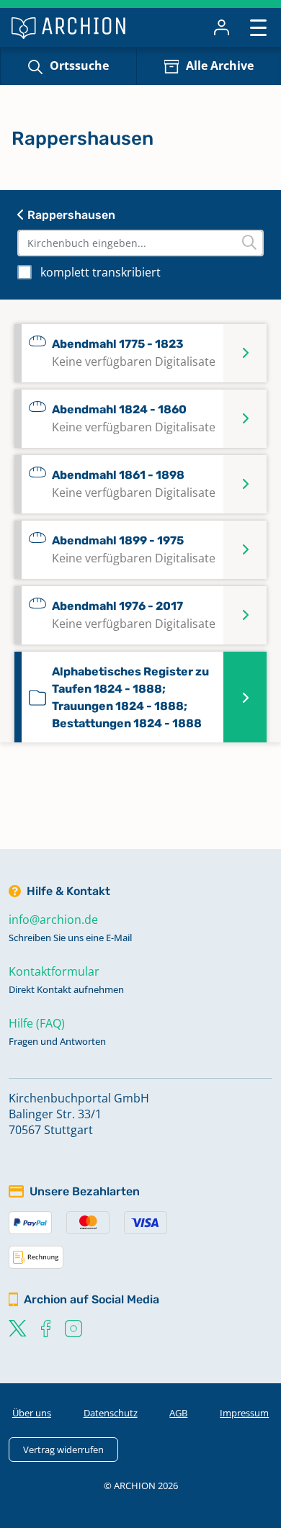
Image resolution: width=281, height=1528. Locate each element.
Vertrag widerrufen (63, 1449)
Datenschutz (111, 1412)
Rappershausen (69, 215)
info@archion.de (53, 919)
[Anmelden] (221, 27)
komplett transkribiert (100, 272)
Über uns (31, 1412)
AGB (178, 1412)
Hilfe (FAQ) (37, 1023)
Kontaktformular (54, 971)
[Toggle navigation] (258, 27)
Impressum (244, 1412)
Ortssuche (79, 65)
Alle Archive (220, 65)
